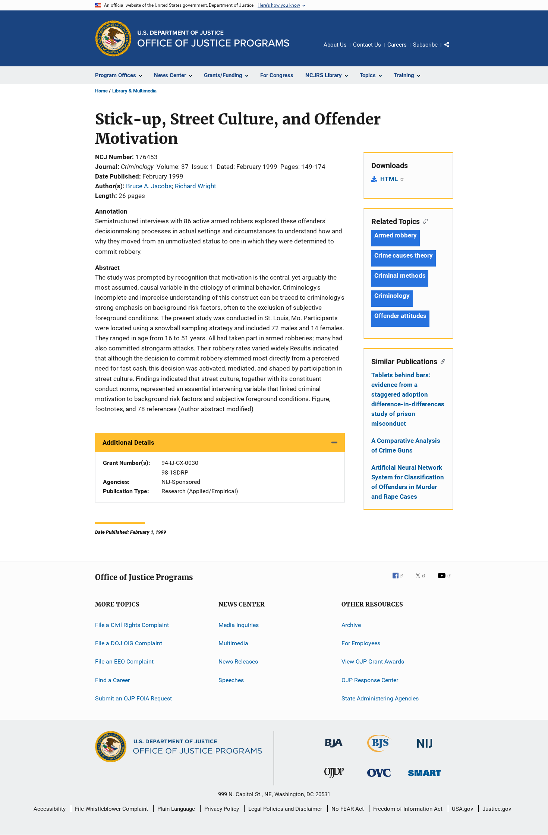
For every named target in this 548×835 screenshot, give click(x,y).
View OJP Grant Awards (372, 661)
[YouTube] (445, 581)
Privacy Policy (221, 809)
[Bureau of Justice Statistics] (379, 753)
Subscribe (425, 44)
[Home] (213, 39)
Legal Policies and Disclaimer (285, 809)
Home (101, 91)
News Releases (238, 661)
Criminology (392, 295)
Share (453, 50)
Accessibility (50, 809)
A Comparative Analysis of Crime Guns (405, 445)
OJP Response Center (369, 680)
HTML (389, 179)
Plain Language (176, 809)
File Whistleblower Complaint (111, 809)
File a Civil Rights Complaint (132, 624)
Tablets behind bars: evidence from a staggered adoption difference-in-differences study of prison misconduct (407, 399)
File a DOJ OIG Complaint (128, 643)
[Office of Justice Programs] (113, 38)
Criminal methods (399, 275)
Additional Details (128, 442)
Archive (351, 624)
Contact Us (367, 44)
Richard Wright (195, 186)
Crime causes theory (403, 255)
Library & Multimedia (134, 91)
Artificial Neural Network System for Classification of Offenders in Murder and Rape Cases (407, 482)
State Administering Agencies (380, 698)
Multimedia (233, 643)
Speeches (231, 680)
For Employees (360, 643)
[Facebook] (401, 581)
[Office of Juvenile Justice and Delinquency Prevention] (334, 779)
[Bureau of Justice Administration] (334, 748)
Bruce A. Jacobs (149, 186)
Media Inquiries (238, 624)
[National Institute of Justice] (424, 749)
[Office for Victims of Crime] (379, 778)
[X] (423, 581)
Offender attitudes (400, 315)
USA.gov (462, 809)
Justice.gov (496, 809)
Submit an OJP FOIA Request (133, 698)
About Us (335, 44)
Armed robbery (395, 235)
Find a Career (112, 680)
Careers (397, 44)
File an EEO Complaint (124, 661)
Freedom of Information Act (408, 809)
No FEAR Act (347, 809)
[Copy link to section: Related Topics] (424, 220)
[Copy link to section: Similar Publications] (441, 361)
